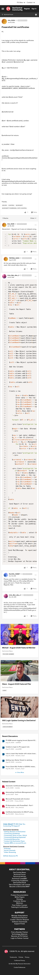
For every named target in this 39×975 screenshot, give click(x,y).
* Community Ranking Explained (14, 837)
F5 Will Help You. (14, 824)
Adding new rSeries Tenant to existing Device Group (19, 760)
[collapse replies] (19, 222)
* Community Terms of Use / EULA (15, 835)
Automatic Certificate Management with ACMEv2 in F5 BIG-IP (19, 786)
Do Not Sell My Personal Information (19, 964)
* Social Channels (9, 850)
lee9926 (18, 742)
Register (27, 9)
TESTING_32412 (14, 258)
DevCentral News (7, 651)
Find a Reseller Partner (19, 932)
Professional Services (19, 918)
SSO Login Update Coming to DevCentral (18, 721)
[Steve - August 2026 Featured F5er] (19, 670)
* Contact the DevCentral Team (14, 841)
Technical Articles (19, 877)
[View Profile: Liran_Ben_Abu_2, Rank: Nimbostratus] (4, 276)
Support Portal (19, 924)
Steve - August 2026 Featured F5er (16, 684)
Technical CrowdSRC (19, 879)
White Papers (19, 897)
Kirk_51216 (11, 20)
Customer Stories (19, 901)
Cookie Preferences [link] (19, 967)
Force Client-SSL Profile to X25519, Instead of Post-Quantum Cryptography (21, 767)
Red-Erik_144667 (14, 574)
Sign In (34, 9)
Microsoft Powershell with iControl (18, 799)
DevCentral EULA (19, 883)
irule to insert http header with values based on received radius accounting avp (21, 753)
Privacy (27, 957)
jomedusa (19, 762)
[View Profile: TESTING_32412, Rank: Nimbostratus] (6, 259)
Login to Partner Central (19, 938)
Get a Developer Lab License (19, 885)
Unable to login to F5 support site (17, 747)
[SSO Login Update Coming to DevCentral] (19, 707)
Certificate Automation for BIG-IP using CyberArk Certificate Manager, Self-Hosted (20, 812)
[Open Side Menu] (3, 8)
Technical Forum (8, 14)
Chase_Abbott (19, 801)
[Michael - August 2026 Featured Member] (19, 634)
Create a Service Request (19, 920)
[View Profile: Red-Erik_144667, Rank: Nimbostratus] (6, 575)
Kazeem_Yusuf (20, 755)
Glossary (19, 899)
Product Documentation (19, 895)
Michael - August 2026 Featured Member (18, 648)
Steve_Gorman (19, 814)
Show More (20, 772)
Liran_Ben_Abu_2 (13, 275)
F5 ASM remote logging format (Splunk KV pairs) (20, 740)
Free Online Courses (19, 905)
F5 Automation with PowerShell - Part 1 (19, 805)
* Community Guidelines (11, 833)
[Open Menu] (36, 14)
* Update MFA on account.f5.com (14, 843)
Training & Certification (19, 907)
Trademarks (13, 957)
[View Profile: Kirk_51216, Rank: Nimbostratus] (4, 21)
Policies (21, 957)
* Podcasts (7, 848)
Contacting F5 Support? (11, 826)
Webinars (19, 903)
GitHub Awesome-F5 (10, 856)
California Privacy (19, 960)
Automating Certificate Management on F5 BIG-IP (20, 792)
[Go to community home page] (14, 8)
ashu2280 (18, 749)
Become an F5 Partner (19, 936)
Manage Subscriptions (19, 916)
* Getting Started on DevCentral (14, 832)
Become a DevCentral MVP (19, 887)
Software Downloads (19, 922)
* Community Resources (11, 839)
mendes (17, 788)
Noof (16, 794)
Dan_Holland (20, 807)
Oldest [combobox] (33, 218)
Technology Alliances (19, 934)
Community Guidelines (19, 881)
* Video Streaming (9, 852)
